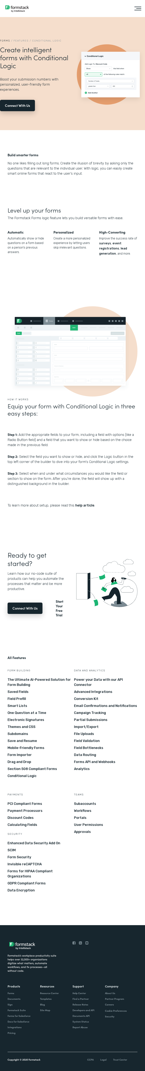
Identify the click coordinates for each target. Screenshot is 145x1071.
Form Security (19, 857)
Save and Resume (22, 741)
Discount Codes (21, 818)
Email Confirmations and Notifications (105, 706)
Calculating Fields (22, 825)
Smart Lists (17, 706)
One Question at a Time (27, 713)
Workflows (82, 811)
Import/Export (86, 727)
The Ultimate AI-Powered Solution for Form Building (39, 682)
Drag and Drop (19, 762)
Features (21, 40)
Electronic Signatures (26, 720)
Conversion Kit (86, 699)
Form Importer (20, 755)
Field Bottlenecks (88, 748)
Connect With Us (17, 105)
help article (84, 505)
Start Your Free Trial (59, 608)
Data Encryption (21, 890)
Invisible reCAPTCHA (25, 864)
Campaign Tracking (90, 713)
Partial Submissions (90, 720)
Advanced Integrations (93, 692)
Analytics (82, 769)
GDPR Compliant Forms (27, 883)
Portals (80, 818)
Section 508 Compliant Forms (32, 769)
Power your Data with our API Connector (98, 682)
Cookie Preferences (116, 1010)
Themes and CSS (21, 727)
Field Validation (87, 741)
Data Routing (85, 755)
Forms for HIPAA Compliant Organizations (30, 873)
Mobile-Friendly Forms (26, 748)
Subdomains (18, 734)
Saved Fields (18, 692)
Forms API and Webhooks (94, 762)
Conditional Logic (22, 776)
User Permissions (88, 825)
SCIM (12, 850)
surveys (105, 243)
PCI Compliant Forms (25, 804)
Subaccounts (85, 804)
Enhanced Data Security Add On (34, 843)
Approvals (82, 832)
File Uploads (84, 734)
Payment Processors (25, 811)
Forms (5, 40)
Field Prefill (17, 699)
